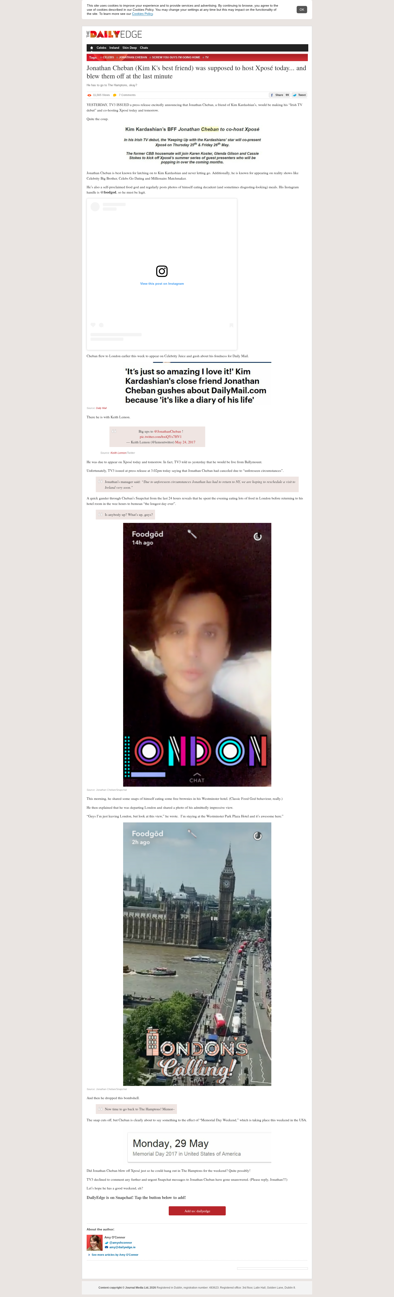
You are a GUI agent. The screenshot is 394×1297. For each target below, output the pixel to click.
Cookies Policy (142, 14)
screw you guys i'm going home (176, 57)
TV (207, 57)
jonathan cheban (133, 57)
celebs (108, 57)
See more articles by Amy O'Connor (115, 1254)
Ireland (114, 47)
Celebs (101, 47)
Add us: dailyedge (197, 1211)
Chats (144, 47)
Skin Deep (129, 47)
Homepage (91, 48)
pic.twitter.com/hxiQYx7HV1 (161, 436)
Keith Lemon (118, 453)
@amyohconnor (120, 1242)
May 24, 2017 (185, 442)
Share (282, 95)
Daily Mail (101, 408)
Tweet (302, 95)
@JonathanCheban (167, 431)
